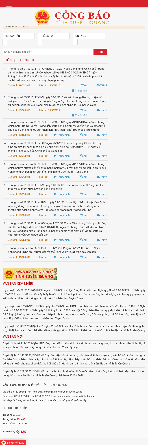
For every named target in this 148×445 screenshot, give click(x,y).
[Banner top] (74, 17)
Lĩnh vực (80, 35)
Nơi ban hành (13, 35)
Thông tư (46, 35)
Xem (85, 85)
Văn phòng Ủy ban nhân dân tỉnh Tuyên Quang (35, 385)
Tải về (103, 85)
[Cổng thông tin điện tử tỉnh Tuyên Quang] (30, 274)
